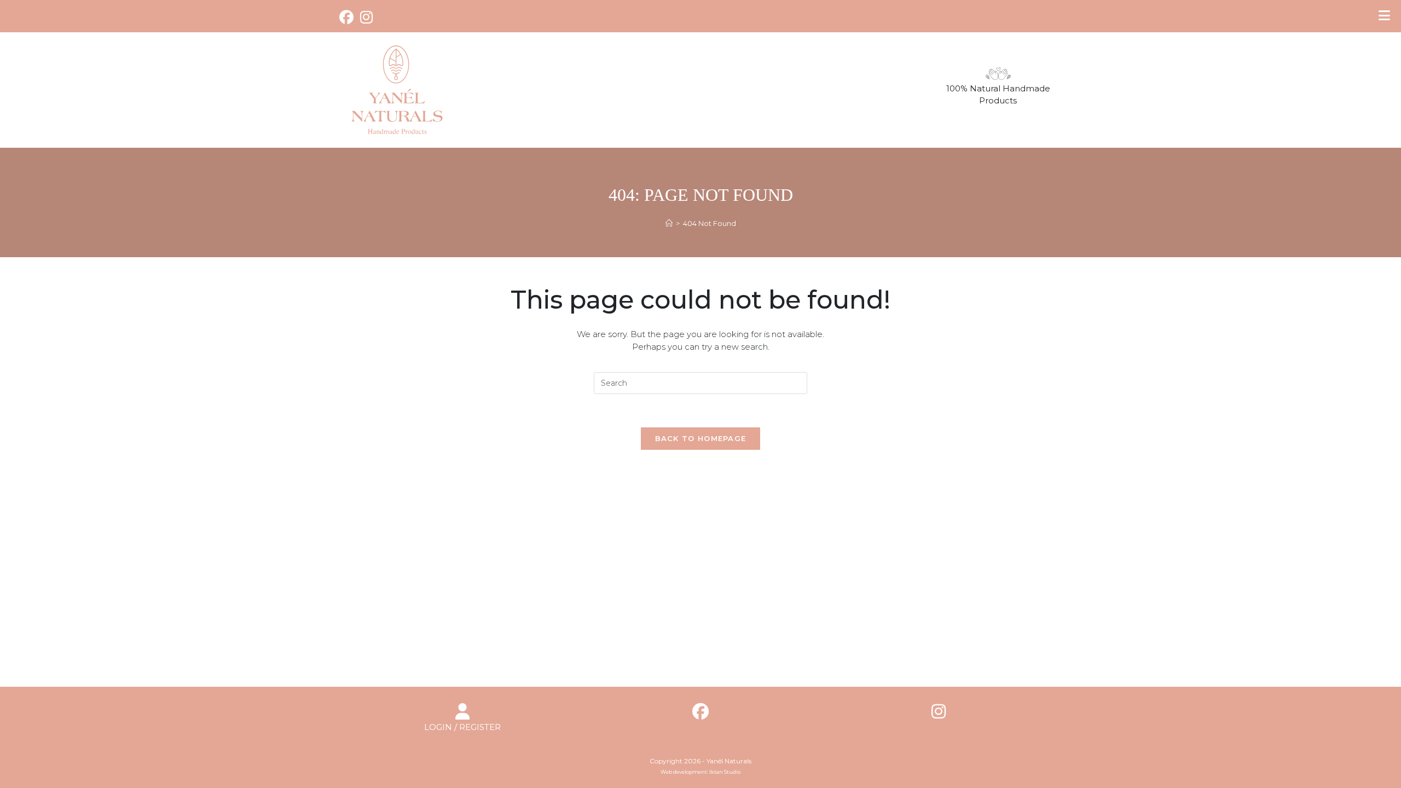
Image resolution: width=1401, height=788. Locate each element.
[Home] (669, 223)
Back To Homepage (700, 438)
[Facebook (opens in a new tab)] (348, 17)
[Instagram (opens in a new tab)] (366, 17)
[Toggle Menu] (1384, 15)
